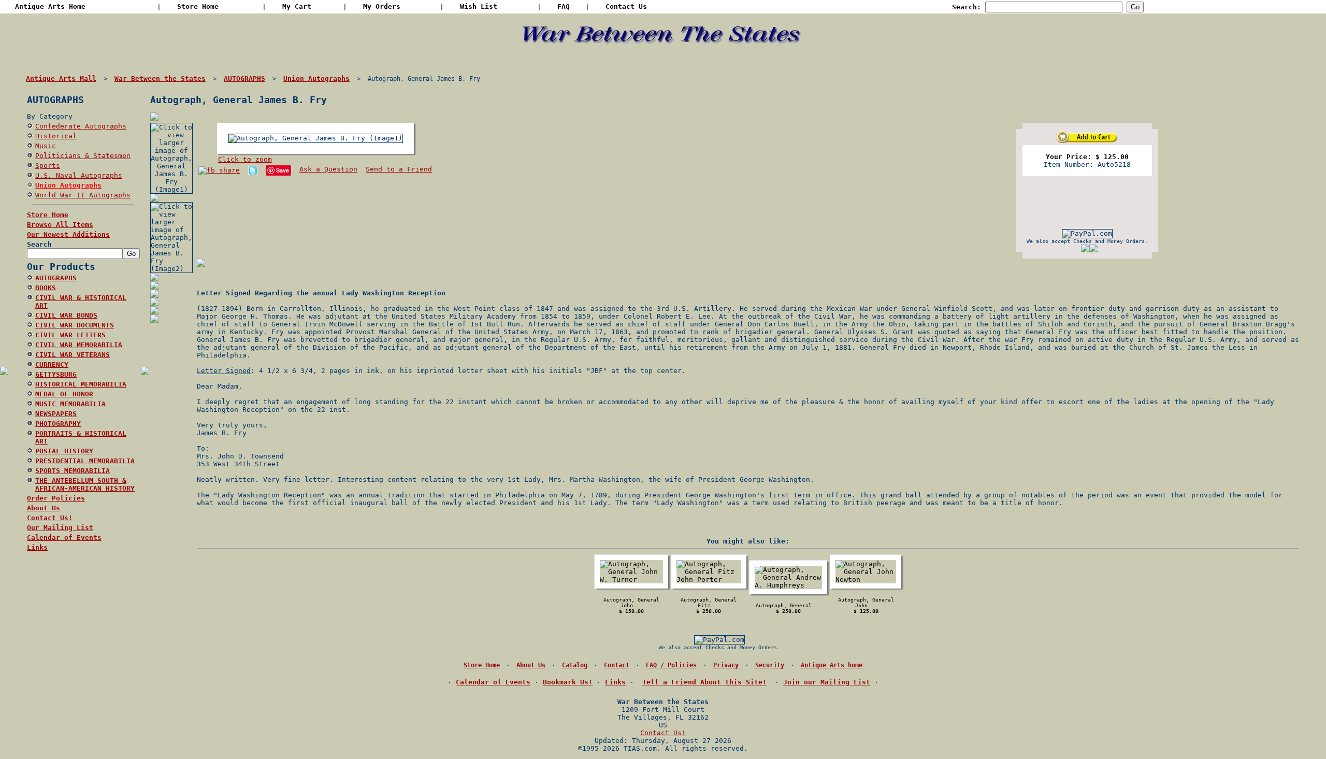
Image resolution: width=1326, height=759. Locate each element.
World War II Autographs (83, 195)
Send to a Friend (399, 169)
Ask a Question (328, 169)
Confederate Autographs (80, 126)
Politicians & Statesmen (83, 156)
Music (45, 146)
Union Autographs (68, 185)
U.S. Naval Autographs (78, 175)
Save (282, 170)
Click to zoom (245, 159)
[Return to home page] (663, 57)
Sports (47, 165)
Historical (56, 136)
